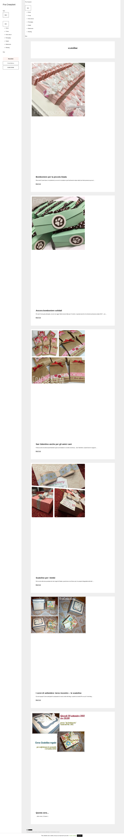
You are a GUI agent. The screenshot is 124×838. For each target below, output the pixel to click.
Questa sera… (42, 813)
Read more (38, 184)
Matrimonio (8, 44)
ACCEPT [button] (80, 835)
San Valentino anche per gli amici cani (54, 444)
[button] (4, 10)
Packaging (8, 37)
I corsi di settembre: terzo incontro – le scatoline (58, 693)
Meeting (7, 47)
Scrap (7, 31)
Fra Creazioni (9, 4)
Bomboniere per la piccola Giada (51, 177)
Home (7, 28)
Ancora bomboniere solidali (49, 311)
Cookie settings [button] (72, 835)
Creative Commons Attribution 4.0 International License (48, 832)
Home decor (9, 34)
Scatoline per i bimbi (45, 578)
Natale (7, 41)
